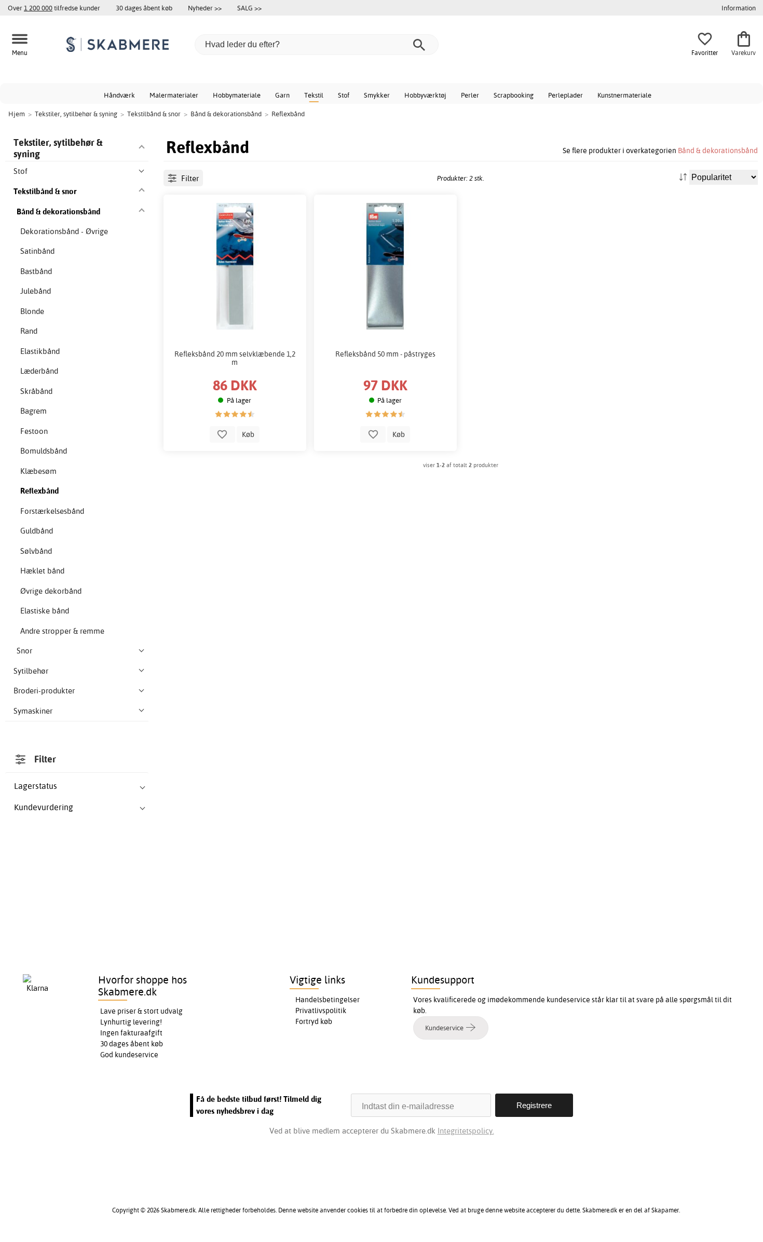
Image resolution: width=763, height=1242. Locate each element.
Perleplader (565, 95)
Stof (343, 95)
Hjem (16, 114)
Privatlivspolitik (320, 1010)
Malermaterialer (173, 95)
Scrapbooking (514, 95)
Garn (282, 95)
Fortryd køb (313, 1021)
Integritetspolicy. (466, 1131)
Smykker (377, 95)
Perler (470, 95)
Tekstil (313, 95)
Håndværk (119, 95)
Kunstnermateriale (624, 95)
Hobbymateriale (237, 95)
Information (738, 8)
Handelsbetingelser (327, 999)
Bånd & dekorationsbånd (718, 150)
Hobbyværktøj (425, 95)
